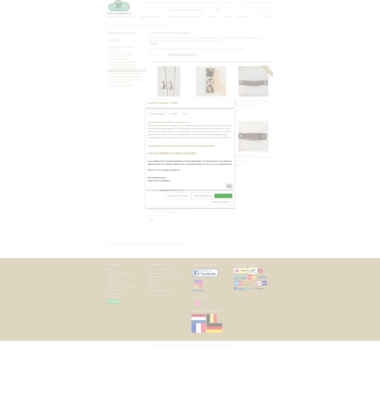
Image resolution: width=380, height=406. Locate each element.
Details (174, 114)
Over (185, 114)
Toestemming (157, 114)
